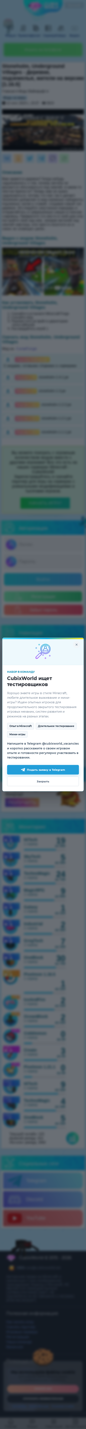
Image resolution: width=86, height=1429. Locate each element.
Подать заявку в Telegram (46, 769)
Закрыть (43, 781)
